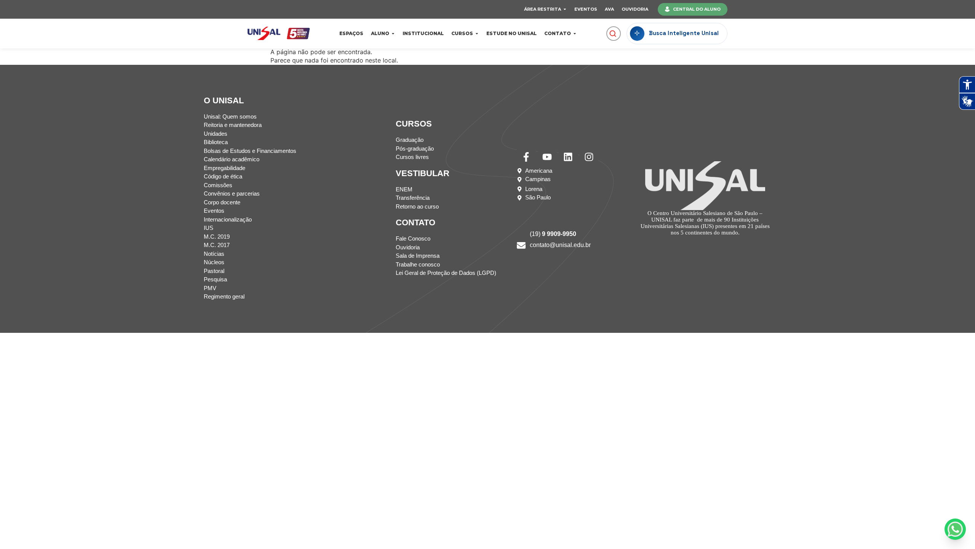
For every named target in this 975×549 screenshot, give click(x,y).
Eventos (585, 9)
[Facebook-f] (526, 157)
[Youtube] (547, 157)
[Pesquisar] (613, 33)
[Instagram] (589, 157)
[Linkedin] (568, 157)
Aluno (380, 33)
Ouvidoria (635, 9)
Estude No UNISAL (511, 33)
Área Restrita (542, 9)
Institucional (423, 33)
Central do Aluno (697, 9)
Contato (557, 33)
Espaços (351, 33)
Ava (609, 9)
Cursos (462, 33)
